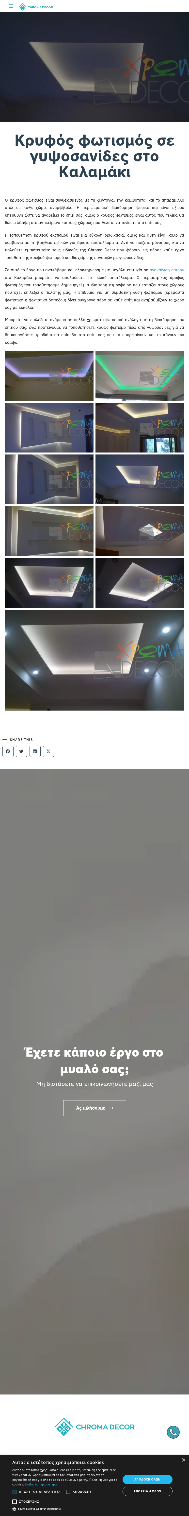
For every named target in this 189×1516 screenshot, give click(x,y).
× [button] (183, 1460)
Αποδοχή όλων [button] (147, 1479)
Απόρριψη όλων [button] (147, 1491)
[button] (8, 751)
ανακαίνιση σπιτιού (167, 269)
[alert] (94, 1485)
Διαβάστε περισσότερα (41, 1484)
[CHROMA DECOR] (35, 7)
